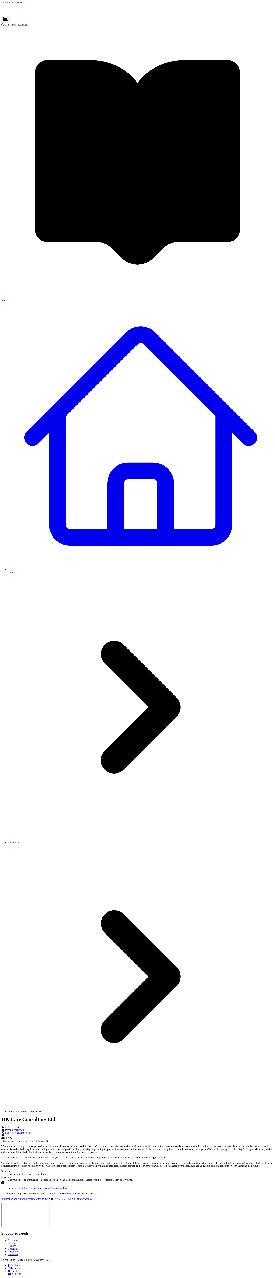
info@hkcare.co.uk (14, 1129)
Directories (13, 842)
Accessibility (14, 1240)
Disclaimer (13, 1254)
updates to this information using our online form (43, 1188)
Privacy (11, 1243)
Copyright (13, 1251)
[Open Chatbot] (5, 19)
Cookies (12, 1245)
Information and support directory (24, 1111)
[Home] (22, 14)
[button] (14, 24)
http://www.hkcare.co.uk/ (18, 1132)
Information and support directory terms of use (47, 1199)
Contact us (13, 1248)
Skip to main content (11, 2)
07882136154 (12, 1127)
